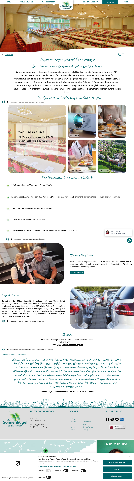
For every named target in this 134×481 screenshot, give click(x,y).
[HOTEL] (2, 54)
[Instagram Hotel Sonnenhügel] (112, 419)
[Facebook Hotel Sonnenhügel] (107, 419)
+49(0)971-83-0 (39, 425)
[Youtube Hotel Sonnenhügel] (117, 419)
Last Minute (116, 444)
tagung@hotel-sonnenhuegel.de (70, 344)
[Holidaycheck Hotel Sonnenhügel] (122, 419)
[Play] (7, 102)
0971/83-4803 (68, 342)
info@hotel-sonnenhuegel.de (40, 427)
